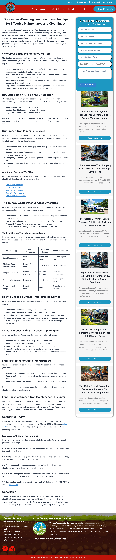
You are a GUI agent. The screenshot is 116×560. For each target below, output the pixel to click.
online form (13, 485)
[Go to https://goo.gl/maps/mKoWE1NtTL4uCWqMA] (12, 548)
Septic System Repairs (15, 193)
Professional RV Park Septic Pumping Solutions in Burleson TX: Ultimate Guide (95, 222)
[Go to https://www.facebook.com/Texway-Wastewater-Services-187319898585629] (5, 549)
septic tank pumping (71, 528)
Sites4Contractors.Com (78, 557)
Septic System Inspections (16, 190)
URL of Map (8, 540)
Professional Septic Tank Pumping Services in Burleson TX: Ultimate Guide (95, 332)
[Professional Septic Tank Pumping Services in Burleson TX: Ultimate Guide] (94, 324)
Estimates (86, 9)
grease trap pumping (68, 531)
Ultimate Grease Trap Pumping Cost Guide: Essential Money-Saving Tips (95, 168)
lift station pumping (86, 531)
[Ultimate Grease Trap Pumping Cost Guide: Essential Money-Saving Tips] (94, 160)
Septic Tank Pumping (14, 185)
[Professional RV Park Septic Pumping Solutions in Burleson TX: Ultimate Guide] (94, 214)
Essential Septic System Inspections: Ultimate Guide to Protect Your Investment (95, 114)
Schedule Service (104, 9)
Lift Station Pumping (14, 187)
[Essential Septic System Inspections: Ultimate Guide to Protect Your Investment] (94, 106)
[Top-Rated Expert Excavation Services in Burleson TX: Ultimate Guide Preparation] (94, 381)
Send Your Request (87, 85)
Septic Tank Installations (16, 196)
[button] (95, 138)
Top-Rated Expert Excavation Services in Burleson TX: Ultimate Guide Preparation (94, 389)
